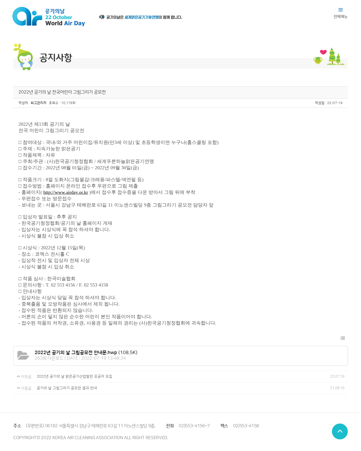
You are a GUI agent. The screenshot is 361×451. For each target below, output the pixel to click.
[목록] (343, 338)
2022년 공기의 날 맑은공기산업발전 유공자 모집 (74, 376)
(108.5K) (86, 352)
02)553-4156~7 (194, 426)
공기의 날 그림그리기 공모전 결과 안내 (67, 388)
